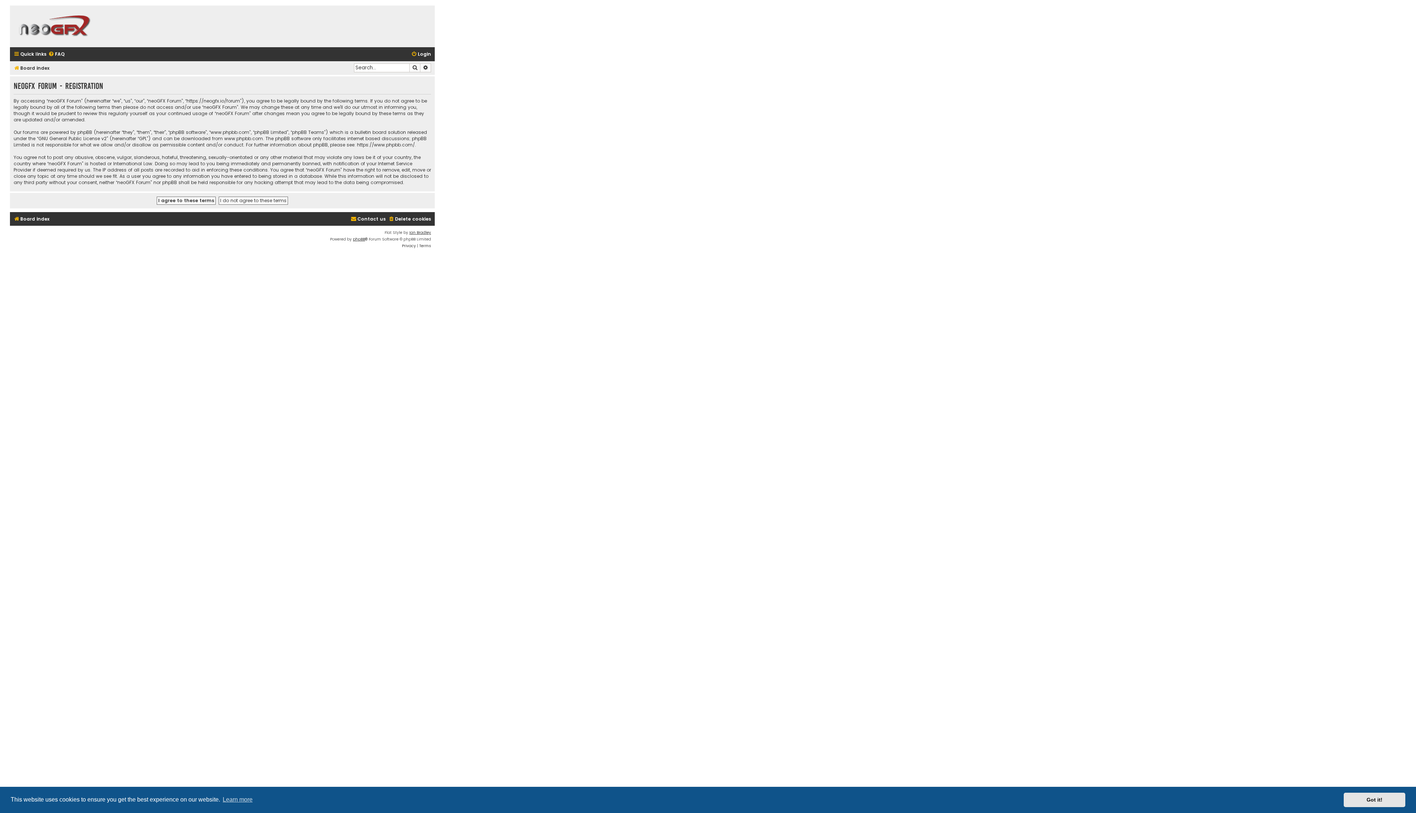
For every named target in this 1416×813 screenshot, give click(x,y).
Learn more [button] (238, 799)
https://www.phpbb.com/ (386, 145)
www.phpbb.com (243, 138)
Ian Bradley (420, 232)
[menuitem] (56, 54)
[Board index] (54, 26)
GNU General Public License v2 (72, 138)
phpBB (359, 239)
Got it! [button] (1374, 800)
